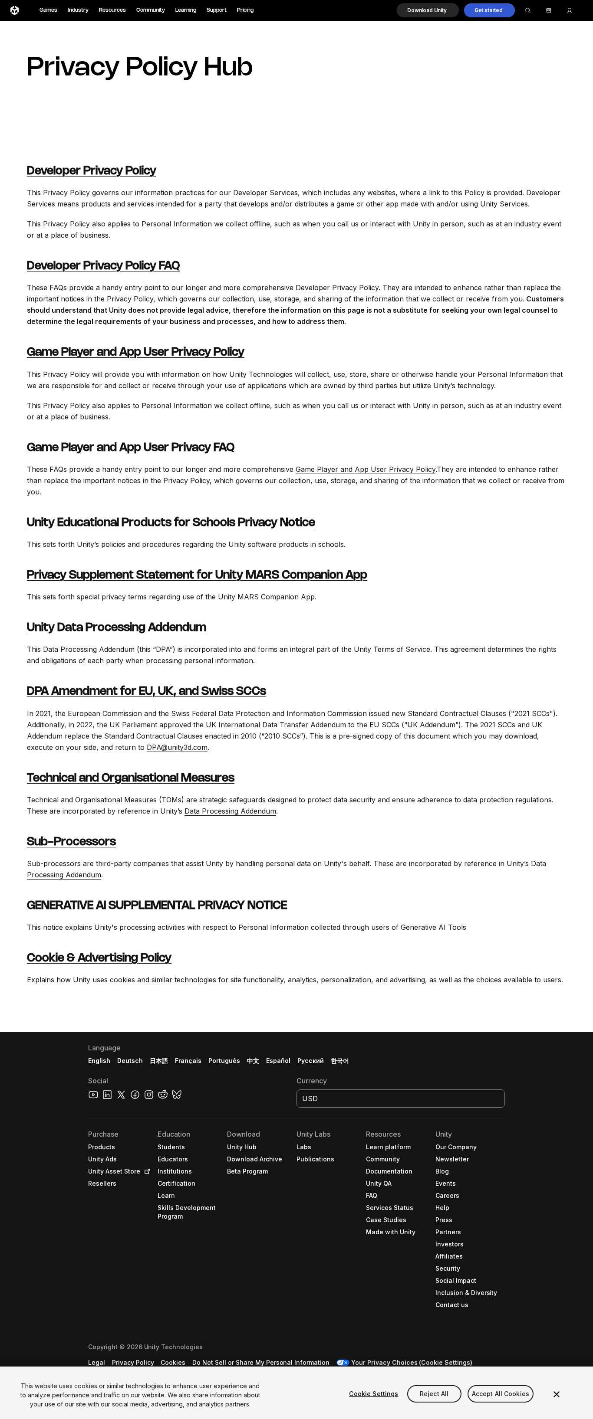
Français (188, 1060)
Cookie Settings (373, 1393)
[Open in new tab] (145, 1171)
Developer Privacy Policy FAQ (103, 266)
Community (150, 10)
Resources (112, 10)
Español (278, 1060)
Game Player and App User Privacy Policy (135, 352)
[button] (428, 10)
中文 (253, 1060)
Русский (310, 1060)
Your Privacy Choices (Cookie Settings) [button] (411, 1362)
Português (224, 1060)
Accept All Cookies (501, 1393)
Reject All (434, 1393)
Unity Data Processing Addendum (116, 628)
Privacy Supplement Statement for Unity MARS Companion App (197, 575)
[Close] (556, 1394)
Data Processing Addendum (230, 811)
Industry (78, 10)
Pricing (245, 10)
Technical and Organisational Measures (130, 778)
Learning (185, 10)
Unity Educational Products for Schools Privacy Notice (171, 523)
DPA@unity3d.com (177, 747)
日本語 (159, 1060)
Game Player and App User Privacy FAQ (130, 448)
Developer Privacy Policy (91, 171)
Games (48, 10)
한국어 (340, 1060)
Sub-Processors (71, 842)
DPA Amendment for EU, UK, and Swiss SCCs (146, 692)
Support (217, 10)
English (99, 1060)
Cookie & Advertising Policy (99, 958)
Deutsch (130, 1060)
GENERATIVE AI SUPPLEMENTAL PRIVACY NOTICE (157, 906)
